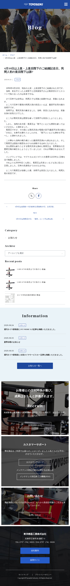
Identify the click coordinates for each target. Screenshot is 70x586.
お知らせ (12, 237)
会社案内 (35, 550)
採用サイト (35, 560)
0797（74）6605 (26, 542)
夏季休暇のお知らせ (12, 342)
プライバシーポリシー (43, 575)
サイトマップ (23, 575)
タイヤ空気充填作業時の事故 (28, 295)
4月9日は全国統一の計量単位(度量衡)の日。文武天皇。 (35, 207)
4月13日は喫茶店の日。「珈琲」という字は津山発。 (35, 219)
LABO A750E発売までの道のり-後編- (31, 269)
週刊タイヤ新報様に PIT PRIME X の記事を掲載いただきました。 (30, 329)
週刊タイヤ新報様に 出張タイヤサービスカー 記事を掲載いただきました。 (34, 355)
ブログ (17, 80)
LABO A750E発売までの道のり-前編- (31, 282)
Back (35, 213)
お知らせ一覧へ (35, 366)
